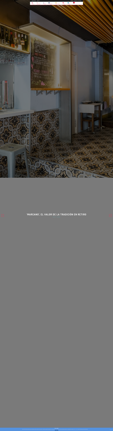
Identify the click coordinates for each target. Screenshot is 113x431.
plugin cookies (111, 429)
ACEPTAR (56, 430)
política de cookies (75, 429)
